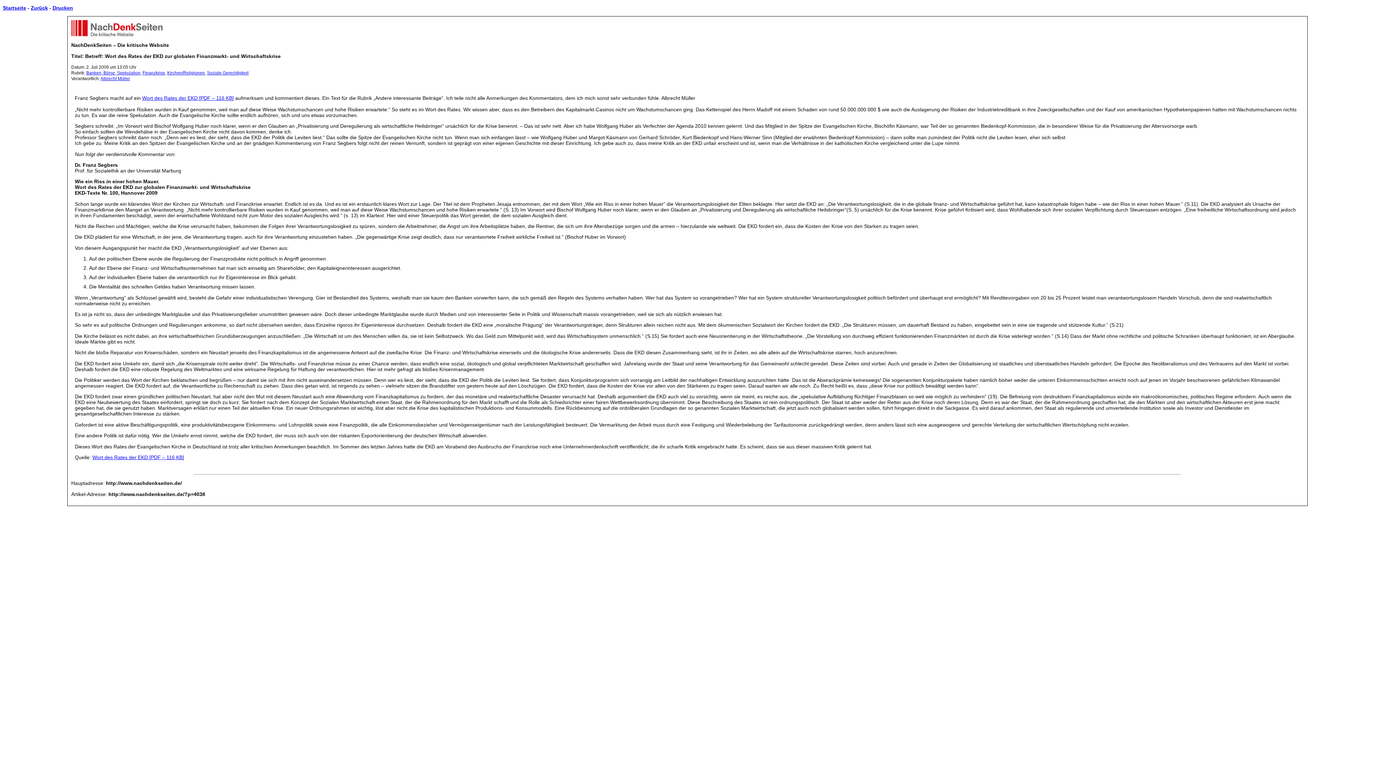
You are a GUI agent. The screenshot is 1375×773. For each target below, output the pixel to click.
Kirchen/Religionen (186, 73)
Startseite (14, 8)
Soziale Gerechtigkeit (228, 73)
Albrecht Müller (115, 78)
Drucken (63, 8)
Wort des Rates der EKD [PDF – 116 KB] (188, 98)
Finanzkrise (154, 73)
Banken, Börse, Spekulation (113, 73)
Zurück (39, 8)
